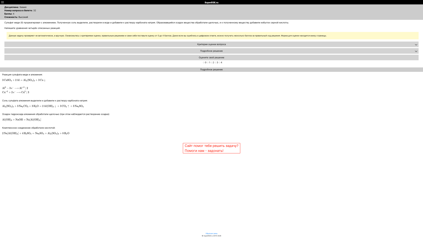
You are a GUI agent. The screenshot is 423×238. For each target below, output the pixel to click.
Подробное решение (211, 69)
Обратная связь (212, 233)
